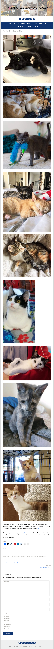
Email (5, 604)
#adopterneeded (15, 556)
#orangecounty (34, 556)
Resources (21, 26)
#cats (25, 556)
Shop (35, 23)
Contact (30, 26)
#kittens (28, 556)
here (38, 528)
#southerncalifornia (41, 556)
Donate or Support (26, 23)
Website (5, 609)
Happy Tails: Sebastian (45, 566)
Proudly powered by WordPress (18, 646)
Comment (6, 581)
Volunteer (42, 23)
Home (10, 23)
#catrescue (21, 556)
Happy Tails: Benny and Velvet (10, 561)
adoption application (27, 533)
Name (5, 599)
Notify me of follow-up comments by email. (7, 617)
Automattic (41, 646)
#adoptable (9, 556)
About (36, 26)
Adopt (16, 23)
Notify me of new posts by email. (7, 627)
